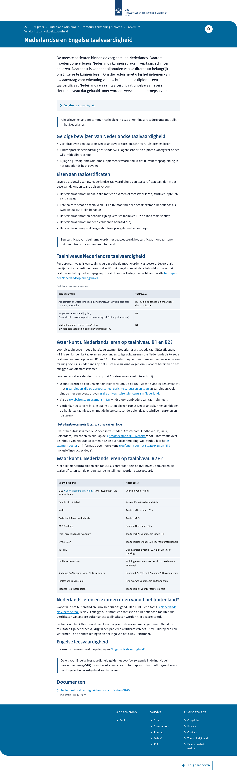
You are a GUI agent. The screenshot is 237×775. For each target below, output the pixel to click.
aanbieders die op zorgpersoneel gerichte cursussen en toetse (110, 389)
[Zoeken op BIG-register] (209, 29)
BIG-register (36, 27)
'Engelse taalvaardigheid (127, 649)
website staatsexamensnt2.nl (91, 400)
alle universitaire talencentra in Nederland (130, 393)
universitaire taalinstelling (79, 490)
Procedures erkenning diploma (101, 27)
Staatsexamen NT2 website (127, 436)
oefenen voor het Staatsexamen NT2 (145, 446)
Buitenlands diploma (62, 27)
